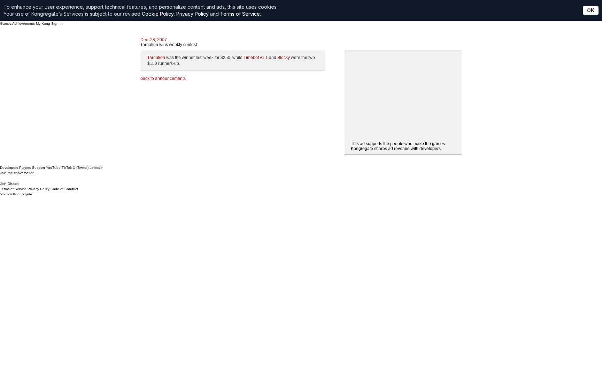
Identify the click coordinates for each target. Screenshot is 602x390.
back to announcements (163, 78)
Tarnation (156, 57)
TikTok (67, 168)
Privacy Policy (192, 14)
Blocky (283, 57)
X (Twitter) (80, 168)
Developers (9, 168)
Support (38, 168)
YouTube (53, 168)
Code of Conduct (64, 189)
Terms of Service (240, 14)
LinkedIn (96, 168)
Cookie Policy (157, 14)
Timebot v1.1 (256, 57)
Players (25, 168)
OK (590, 10)
